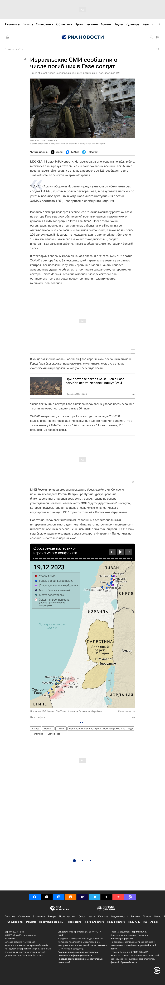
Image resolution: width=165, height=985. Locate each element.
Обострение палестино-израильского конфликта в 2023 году (101, 728)
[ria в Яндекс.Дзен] (47, 897)
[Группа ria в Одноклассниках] (70, 897)
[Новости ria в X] (106, 897)
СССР (121, 529)
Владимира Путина (80, 494)
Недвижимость (119, 916)
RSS (145, 921)
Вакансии (10, 938)
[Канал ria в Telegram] (94, 897)
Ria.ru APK (134, 921)
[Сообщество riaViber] (130, 897)
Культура (103, 916)
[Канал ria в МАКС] (35, 897)
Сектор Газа (54, 733)
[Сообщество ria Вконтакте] (58, 897)
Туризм (147, 916)
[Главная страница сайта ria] (83, 37)
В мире (35, 728)
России (42, 489)
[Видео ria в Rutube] (82, 897)
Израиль (48, 728)
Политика (10, 916)
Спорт (82, 916)
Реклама (31, 921)
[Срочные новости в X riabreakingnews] (118, 897)
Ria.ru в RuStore (116, 921)
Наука (91, 916)
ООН (84, 503)
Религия (135, 916)
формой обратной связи (124, 962)
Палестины (119, 533)
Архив (154, 921)
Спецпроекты (15, 921)
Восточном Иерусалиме (111, 512)
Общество (24, 916)
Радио (157, 916)
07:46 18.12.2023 (14, 49)
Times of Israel (39, 175)
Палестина (37, 733)
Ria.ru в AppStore (94, 921)
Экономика (39, 916)
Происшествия (67, 916)
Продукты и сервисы (51, 921)
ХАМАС (61, 728)
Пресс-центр (74, 921)
